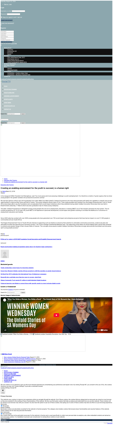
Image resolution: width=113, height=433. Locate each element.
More (5, 67)
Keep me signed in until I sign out (12, 17)
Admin (4, 191)
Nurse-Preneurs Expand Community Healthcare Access (20, 359)
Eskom (9, 54)
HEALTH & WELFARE (9, 92)
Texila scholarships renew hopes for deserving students (17, 268)
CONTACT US (7, 109)
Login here (14, 43)
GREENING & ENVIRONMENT (11, 96)
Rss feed (8, 354)
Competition (7, 71)
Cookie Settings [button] (5, 388)
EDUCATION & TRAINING (10, 89)
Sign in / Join (8, 4)
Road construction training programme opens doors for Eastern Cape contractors (26, 247)
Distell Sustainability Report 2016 (17, 62)
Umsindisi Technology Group (47, 365)
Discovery (10, 49)
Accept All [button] (13, 388)
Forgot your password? (7, 23)
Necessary (6, 406)
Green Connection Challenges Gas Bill (15, 362)
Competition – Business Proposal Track (18, 74)
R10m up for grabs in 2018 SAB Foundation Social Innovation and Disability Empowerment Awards (31, 239)
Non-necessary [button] (5, 412)
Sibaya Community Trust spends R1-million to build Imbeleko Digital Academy (23, 280)
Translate (109, 423)
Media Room (7, 48)
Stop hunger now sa (13, 59)
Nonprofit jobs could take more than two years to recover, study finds (21, 277)
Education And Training (7, 185)
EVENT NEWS (7, 102)
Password (4, 14)
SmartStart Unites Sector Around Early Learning (17, 360)
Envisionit (10, 52)
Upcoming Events (12, 70)
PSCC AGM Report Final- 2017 (16, 57)
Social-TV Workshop (10, 63)
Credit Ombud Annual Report (15, 60)
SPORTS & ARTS (8, 99)
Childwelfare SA (12, 51)
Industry (9, 68)
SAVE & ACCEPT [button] (5, 418)
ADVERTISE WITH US (9, 106)
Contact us (7, 76)
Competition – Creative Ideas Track (17, 73)
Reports (6, 56)
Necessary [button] (4, 404)
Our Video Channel (9, 65)
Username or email (6, 11)
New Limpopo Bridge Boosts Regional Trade (17, 357)
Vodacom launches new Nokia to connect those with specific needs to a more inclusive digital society (30, 283)
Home (5, 86)
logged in (10, 289)
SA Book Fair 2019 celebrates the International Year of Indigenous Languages (23, 274)
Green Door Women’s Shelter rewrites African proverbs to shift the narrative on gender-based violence (31, 271)
